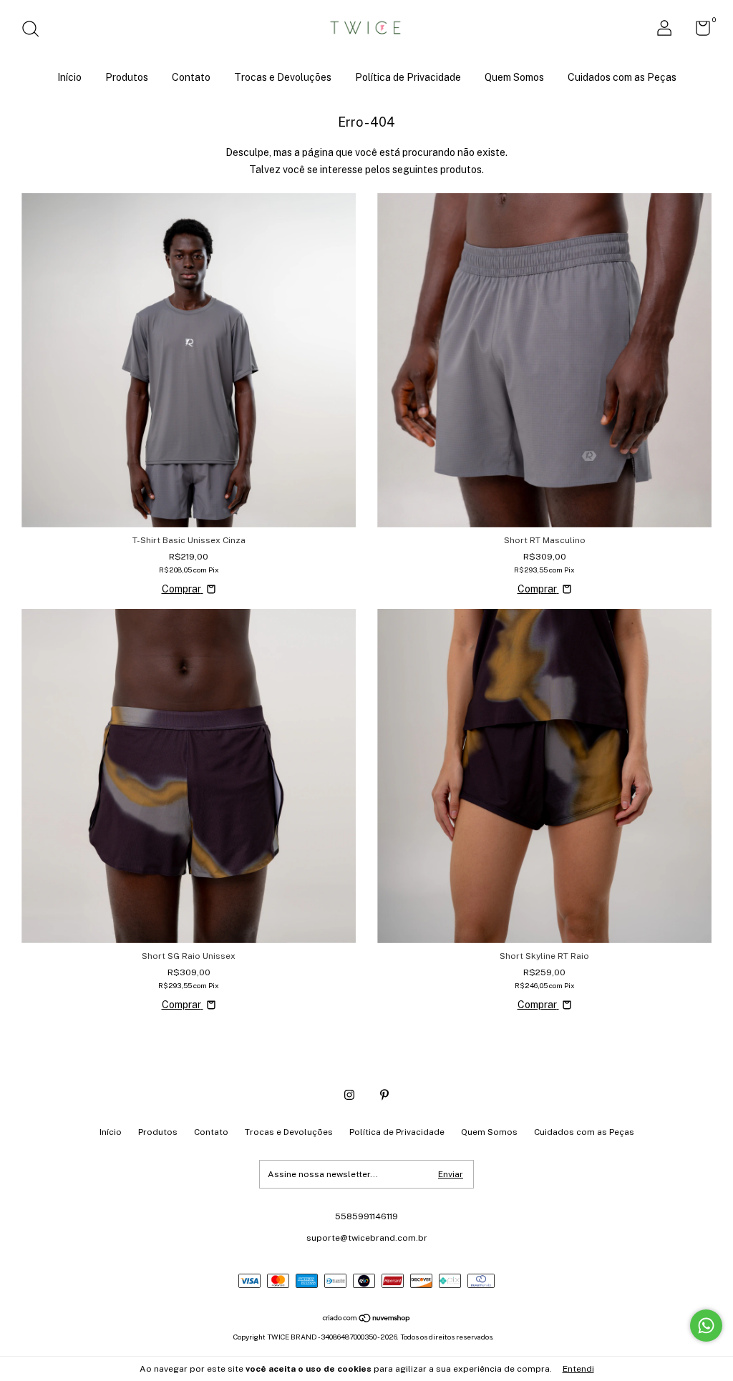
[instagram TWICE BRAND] (349, 1095)
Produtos (126, 77)
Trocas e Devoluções (282, 77)
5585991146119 (366, 1216)
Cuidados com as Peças (622, 77)
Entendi (578, 1369)
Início (69, 77)
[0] (698, 31)
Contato (191, 77)
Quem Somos (514, 77)
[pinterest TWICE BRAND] (384, 1095)
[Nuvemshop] (367, 1318)
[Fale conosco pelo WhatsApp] (706, 1325)
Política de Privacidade (408, 77)
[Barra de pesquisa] (35, 31)
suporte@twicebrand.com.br (366, 1238)
